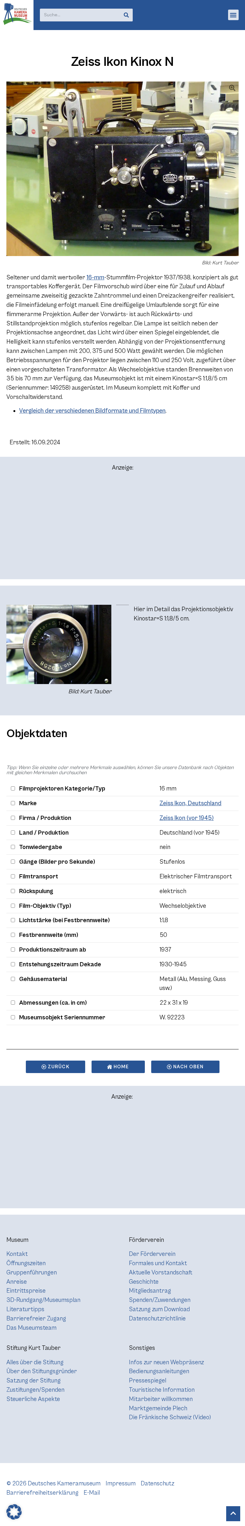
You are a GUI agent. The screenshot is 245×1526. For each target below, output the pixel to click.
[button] (233, 15)
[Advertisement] (122, 528)
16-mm (95, 277)
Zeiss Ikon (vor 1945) (187, 817)
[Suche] (126, 15)
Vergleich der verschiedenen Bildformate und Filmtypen (92, 410)
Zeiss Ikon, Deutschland (190, 803)
